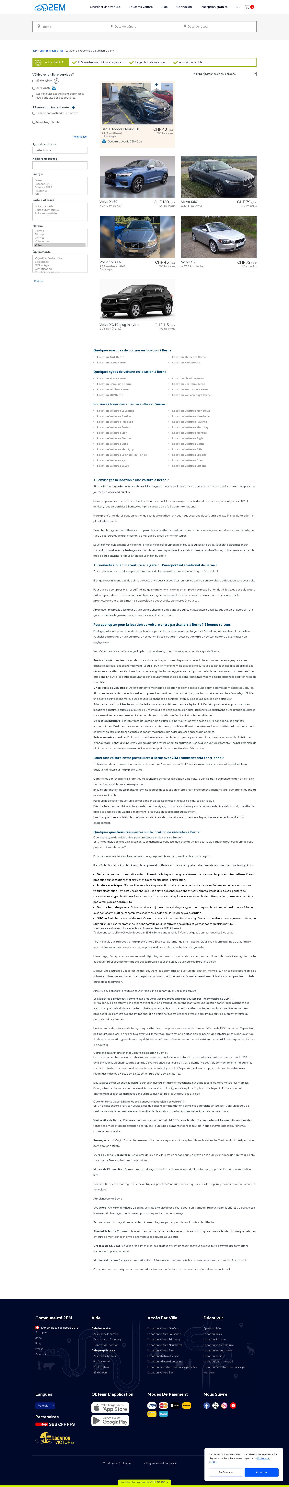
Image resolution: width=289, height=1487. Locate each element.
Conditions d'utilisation (118, 1463)
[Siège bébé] (60, 262)
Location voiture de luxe (218, 1345)
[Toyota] (60, 231)
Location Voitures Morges (189, 432)
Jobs (38, 1338)
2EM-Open (100, 1372)
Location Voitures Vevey (113, 466)
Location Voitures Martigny (115, 449)
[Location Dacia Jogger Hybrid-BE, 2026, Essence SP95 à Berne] (137, 104)
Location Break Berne (111, 378)
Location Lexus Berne (111, 362)
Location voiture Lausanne (164, 1334)
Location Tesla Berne (186, 362)
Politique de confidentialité (159, 1463)
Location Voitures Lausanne (115, 410)
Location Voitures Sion (112, 432)
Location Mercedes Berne (189, 357)
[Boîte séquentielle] (60, 213)
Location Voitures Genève (114, 416)
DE (238, 7)
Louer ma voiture (141, 7)
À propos (41, 1332)
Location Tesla (212, 1334)
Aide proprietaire (103, 1350)
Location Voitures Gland (188, 460)
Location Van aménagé (218, 1361)
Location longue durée (217, 1350)
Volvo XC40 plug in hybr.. (118, 325)
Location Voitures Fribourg (115, 421)
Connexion (184, 7)
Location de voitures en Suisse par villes (172, 1367)
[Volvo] (60, 245)
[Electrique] (60, 191)
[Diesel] (60, 180)
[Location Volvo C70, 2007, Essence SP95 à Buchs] (219, 237)
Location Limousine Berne (114, 384)
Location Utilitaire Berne (188, 384)
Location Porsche (214, 1339)
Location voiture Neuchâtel (164, 1345)
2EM (34, 50)
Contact (40, 1354)
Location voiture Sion (161, 1350)
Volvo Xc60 (108, 202)
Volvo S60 (188, 202)
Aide (164, 7)
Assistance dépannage (107, 1339)
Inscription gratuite (214, 7)
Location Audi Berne (110, 357)
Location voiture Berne (51, 50)
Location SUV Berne (110, 395)
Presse (39, 1349)
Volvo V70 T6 (109, 262)
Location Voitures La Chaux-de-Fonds (122, 455)
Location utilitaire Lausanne (164, 1361)
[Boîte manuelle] (60, 206)
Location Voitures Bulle (112, 443)
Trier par (198, 74)
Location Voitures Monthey (190, 427)
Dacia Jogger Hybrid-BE (120, 129)
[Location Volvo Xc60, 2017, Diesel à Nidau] (137, 177)
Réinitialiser (80, 136)
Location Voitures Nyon (112, 460)
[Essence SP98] (60, 184)
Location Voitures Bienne (114, 438)
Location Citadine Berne (188, 378)
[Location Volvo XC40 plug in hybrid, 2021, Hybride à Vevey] (137, 300)
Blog (38, 1343)
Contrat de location (106, 1345)
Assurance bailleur (104, 1356)
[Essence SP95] (60, 187)
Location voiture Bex (160, 1372)
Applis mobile (212, 1328)
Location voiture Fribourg (163, 1339)
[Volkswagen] (60, 241)
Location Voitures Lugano (189, 466)
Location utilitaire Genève (163, 1356)
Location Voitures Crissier (189, 455)
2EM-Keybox (101, 1367)
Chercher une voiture (105, 7)
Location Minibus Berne (113, 389)
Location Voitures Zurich (113, 427)
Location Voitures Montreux (191, 410)
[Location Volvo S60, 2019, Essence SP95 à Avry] (219, 177)
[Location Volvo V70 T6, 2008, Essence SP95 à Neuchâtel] (137, 237)
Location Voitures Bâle (187, 449)
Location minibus (214, 1356)
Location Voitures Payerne (189, 421)
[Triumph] (60, 234)
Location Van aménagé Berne (191, 395)
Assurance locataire (105, 1334)
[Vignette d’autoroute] (60, 258)
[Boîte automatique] (60, 210)
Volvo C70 (188, 262)
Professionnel (101, 1361)
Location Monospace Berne (190, 389)
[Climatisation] (60, 269)
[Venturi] (60, 238)
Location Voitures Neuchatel (191, 416)
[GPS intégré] (60, 265)
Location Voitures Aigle (187, 438)
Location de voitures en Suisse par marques (225, 1369)
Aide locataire (101, 1328)
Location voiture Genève (162, 1328)
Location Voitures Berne (188, 443)
